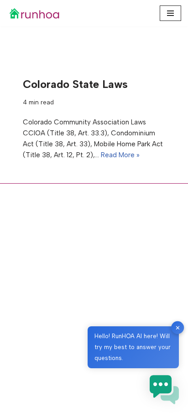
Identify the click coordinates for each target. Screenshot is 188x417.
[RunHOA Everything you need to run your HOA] (34, 13)
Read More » (120, 155)
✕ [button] (177, 327)
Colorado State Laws (75, 84)
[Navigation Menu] (170, 13)
